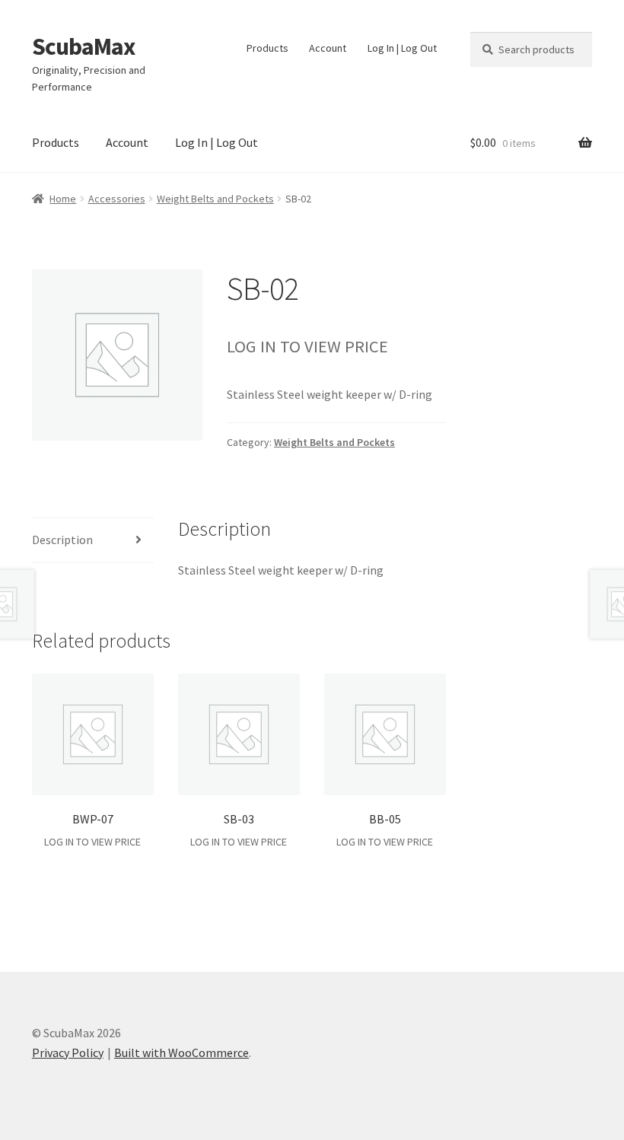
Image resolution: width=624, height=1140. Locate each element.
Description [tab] (62, 539)
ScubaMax (83, 46)
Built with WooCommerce (181, 1052)
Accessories (116, 198)
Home (62, 198)
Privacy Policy (67, 1052)
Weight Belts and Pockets (215, 198)
